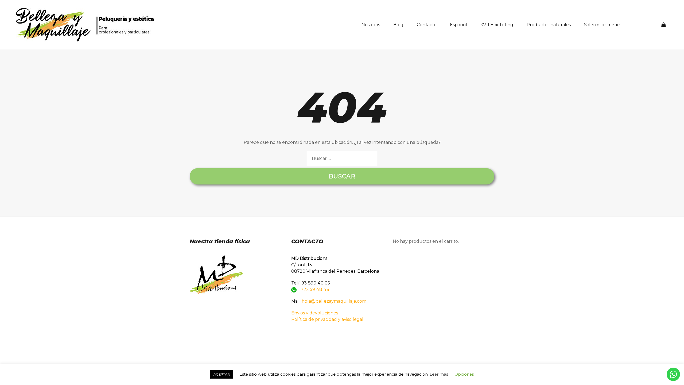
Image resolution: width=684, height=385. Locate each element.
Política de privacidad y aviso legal (327, 319)
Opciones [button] (464, 374)
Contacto (427, 24)
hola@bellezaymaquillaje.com (334, 301)
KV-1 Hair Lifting (496, 24)
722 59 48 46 (315, 289)
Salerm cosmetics (602, 24)
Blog (398, 24)
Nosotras (371, 24)
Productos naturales (549, 24)
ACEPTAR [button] (221, 374)
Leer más (439, 374)
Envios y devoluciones (314, 312)
